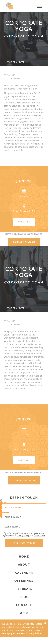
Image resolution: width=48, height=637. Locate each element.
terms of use (39, 535)
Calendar (24, 572)
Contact (24, 605)
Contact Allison (24, 242)
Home (24, 556)
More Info (24, 222)
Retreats (24, 589)
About (24, 564)
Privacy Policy (33, 633)
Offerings (24, 581)
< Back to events (14, 62)
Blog (24, 597)
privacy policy (23, 535)
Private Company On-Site (24, 211)
